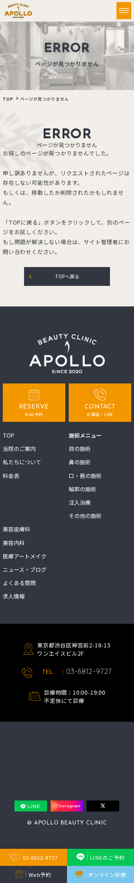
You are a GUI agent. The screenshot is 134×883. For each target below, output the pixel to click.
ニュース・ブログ (24, 569)
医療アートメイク (24, 556)
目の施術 (80, 448)
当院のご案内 (19, 448)
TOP (8, 99)
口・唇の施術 (85, 475)
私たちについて (22, 462)
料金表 (11, 475)
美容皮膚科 (16, 529)
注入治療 (80, 502)
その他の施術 (85, 516)
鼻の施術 (80, 462)
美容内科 (14, 543)
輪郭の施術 (82, 489)
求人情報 (14, 596)
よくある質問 (19, 583)
